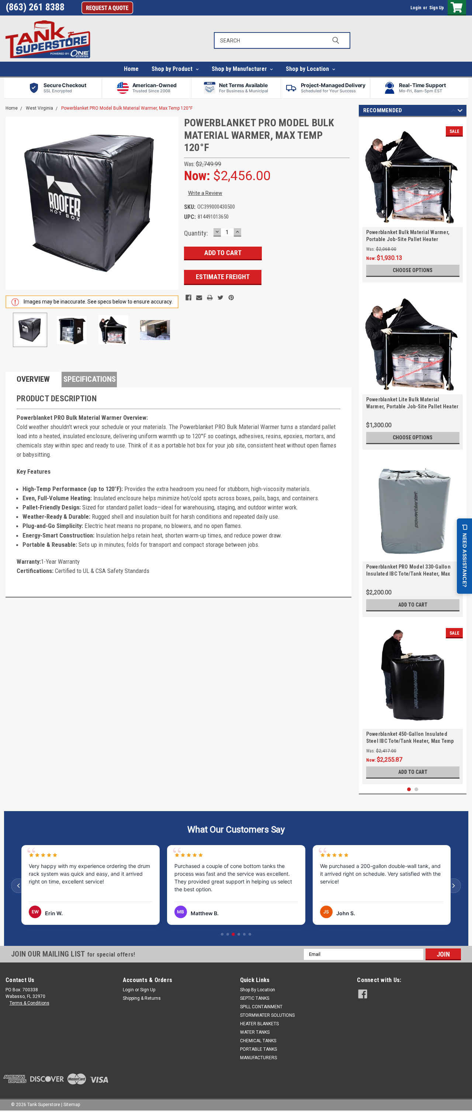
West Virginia (39, 108)
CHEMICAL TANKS (258, 1040)
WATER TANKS (255, 1032)
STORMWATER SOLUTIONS (267, 1015)
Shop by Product (173, 68)
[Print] (210, 298)
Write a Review (205, 193)
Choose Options (413, 270)
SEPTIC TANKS (254, 998)
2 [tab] (416, 789)
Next (171, 203)
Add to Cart (412, 605)
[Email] (199, 298)
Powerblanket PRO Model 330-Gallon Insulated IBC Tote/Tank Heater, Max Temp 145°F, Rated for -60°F (408, 574)
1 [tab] (409, 789)
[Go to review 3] (233, 934)
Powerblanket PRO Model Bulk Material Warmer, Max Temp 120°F (126, 108)
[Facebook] (188, 298)
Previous (13, 203)
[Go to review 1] (222, 934)
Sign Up (436, 7)
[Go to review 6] (250, 934)
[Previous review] (18, 885)
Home (131, 68)
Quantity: (196, 233)
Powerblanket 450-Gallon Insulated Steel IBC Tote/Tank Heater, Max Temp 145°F (410, 741)
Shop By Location (257, 989)
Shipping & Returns (142, 998)
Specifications (89, 379)
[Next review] (453, 885)
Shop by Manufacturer (240, 68)
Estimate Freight (223, 277)
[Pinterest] (231, 298)
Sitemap (71, 1104)
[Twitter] (220, 298)
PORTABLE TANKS (258, 1049)
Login (415, 7)
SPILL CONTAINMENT (261, 1006)
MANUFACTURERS (258, 1057)
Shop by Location (308, 68)
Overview (33, 379)
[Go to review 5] (244, 934)
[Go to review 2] (227, 934)
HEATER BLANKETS (259, 1023)
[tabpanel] (412, 201)
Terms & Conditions (29, 1003)
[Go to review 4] (238, 934)
